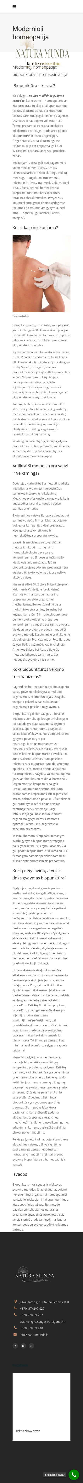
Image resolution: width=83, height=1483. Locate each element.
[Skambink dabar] (74, 1475)
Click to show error (27, 1431)
